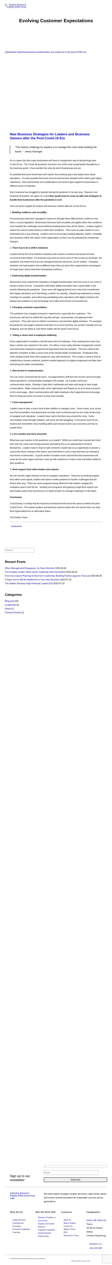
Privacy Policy (76, 1261)
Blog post (9, 601)
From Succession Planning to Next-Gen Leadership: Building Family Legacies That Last (47, 576)
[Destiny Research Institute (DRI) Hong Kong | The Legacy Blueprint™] (23, 1197)
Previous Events (13, 612)
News (8, 609)
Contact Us (68, 1226)
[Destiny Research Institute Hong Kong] (16, 6)
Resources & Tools (71, 1235)
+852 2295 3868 (95, 1248)
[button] (105, 6)
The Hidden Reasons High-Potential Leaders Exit (29, 583)
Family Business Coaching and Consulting (19, 1223)
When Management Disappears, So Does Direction (29, 568)
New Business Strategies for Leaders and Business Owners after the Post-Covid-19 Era (50, 136)
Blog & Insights (70, 1223)
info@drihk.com (95, 1244)
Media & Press (69, 1229)
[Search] (19, 550)
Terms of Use (86, 1261)
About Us (67, 1220)
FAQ (65, 1232)
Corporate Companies (46, 1230)
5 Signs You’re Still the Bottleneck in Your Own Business (32, 579)
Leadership (10, 605)
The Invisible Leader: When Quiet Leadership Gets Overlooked (35, 572)
